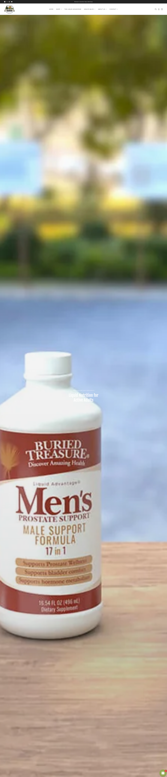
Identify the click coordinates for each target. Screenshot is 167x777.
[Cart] (162, 9)
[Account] (159, 9)
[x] (7, 2)
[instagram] (9, 2)
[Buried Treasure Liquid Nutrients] (9, 9)
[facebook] (5, 2)
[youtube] (12, 2)
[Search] (156, 9)
